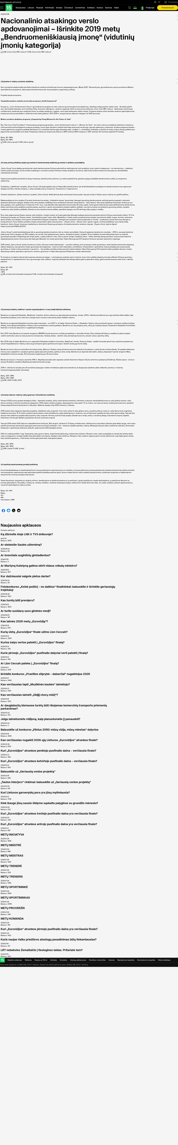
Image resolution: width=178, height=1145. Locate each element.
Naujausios (21, 7)
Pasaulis (39, 7)
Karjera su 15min (41, 960)
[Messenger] (8, 510)
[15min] (9, 7)
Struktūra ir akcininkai (97, 960)
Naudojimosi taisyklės (126, 960)
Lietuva (31, 7)
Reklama (28, 960)
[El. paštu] (18, 510)
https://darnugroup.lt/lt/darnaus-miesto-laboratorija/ (71, 251)
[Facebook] (3, 510)
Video (116, 7)
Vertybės (53, 960)
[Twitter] (13, 510)
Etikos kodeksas (164, 960)
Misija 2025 (83, 87)
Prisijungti (150, 7)
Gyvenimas (80, 7)
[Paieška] (129, 7)
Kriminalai (49, 7)
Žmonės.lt (68, 7)
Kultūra (100, 7)
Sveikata (91, 7)
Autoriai (112, 960)
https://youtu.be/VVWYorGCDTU (13, 226)
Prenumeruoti (167, 7)
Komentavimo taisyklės (146, 960)
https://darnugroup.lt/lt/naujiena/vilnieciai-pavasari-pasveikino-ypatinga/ (92, 239)
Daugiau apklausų (8, 530)
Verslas (59, 7)
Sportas (108, 7)
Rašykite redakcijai (15, 960)
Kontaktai (63, 960)
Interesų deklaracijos (78, 960)
